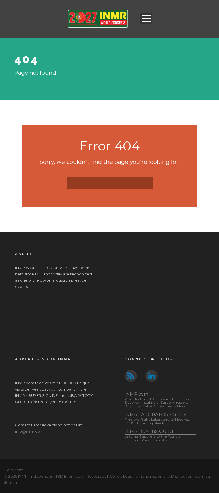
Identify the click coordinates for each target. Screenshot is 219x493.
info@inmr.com (29, 431)
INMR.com (158, 399)
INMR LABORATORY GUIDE (158, 418)
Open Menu (146, 18)
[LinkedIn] (151, 375)
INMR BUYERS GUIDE (152, 435)
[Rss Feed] (131, 375)
